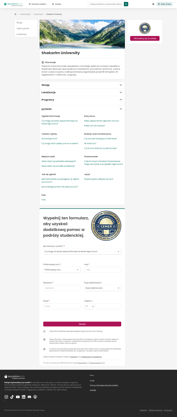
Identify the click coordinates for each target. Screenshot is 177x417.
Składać (82, 324)
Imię (87, 264)
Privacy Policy (82, 363)
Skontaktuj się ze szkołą (145, 38)
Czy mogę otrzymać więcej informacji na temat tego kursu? (59, 122)
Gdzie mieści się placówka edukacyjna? (59, 161)
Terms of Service (95, 363)
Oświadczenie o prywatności (91, 357)
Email (46, 301)
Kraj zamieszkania (93, 282)
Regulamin (143, 410)
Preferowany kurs (52, 264)
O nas (92, 380)
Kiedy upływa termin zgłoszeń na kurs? (101, 120)
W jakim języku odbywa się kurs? (98, 179)
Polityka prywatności (155, 410)
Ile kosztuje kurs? (49, 138)
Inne (44, 199)
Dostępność (168, 410)
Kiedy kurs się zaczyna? (94, 125)
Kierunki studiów (39, 4)
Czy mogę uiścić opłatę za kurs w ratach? (60, 143)
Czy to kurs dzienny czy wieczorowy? (100, 148)
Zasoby (58, 4)
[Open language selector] (153, 4)
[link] (54, 14)
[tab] (26, 22)
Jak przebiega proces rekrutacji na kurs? (60, 186)
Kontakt (93, 390)
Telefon (88, 301)
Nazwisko (48, 282)
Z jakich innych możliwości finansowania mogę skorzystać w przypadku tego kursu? (103, 162)
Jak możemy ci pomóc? (54, 246)
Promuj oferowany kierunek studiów (104, 385)
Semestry (73, 357)
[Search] (126, 4)
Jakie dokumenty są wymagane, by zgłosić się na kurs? (60, 180)
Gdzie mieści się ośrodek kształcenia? (58, 166)
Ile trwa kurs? (90, 143)
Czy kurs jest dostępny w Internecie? (100, 138)
